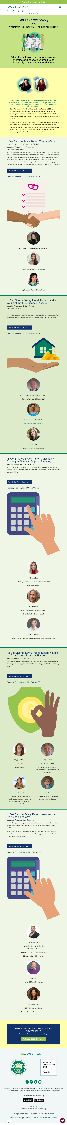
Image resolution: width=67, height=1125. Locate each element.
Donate (34, 2)
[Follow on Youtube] (40, 1082)
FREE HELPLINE (16, 1118)
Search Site (41, 2)
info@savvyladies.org (39, 1109)
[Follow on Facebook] (27, 1082)
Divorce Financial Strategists (33, 423)
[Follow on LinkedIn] (35, 1082)
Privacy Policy (33, 1106)
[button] (62, 1120)
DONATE (26, 1118)
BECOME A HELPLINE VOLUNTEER (44, 1118)
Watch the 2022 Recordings (33, 1039)
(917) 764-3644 (26, 1109)
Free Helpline (26, 2)
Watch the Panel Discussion (19, 171)
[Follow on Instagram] (31, 1082)
